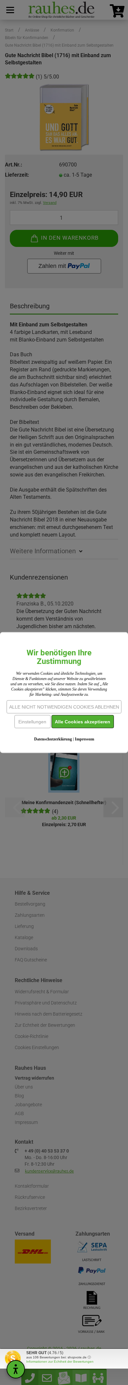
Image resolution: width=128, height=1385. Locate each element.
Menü (10, 10)
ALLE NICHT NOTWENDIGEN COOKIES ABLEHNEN (64, 706)
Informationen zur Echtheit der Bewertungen (60, 1361)
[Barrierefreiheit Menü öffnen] (16, 1369)
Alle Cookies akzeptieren (82, 721)
